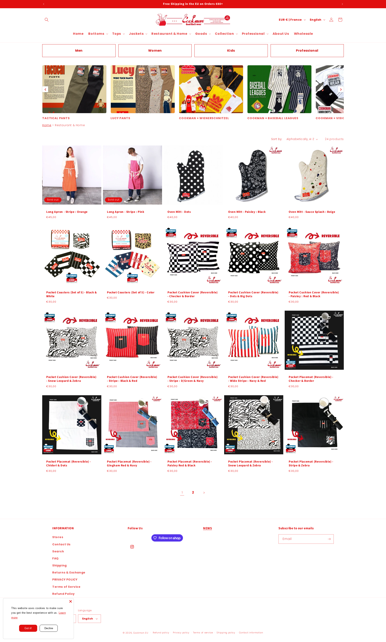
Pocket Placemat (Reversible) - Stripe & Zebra (311, 464)
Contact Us (61, 544)
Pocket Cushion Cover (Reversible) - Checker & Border (192, 294)
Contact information (251, 632)
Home (46, 125)
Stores (57, 537)
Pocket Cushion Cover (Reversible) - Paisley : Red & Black (314, 294)
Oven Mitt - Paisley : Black (247, 212)
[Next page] (203, 492)
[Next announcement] (342, 4)
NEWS (207, 528)
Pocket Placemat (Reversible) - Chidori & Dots (68, 464)
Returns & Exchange (68, 572)
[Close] (71, 601)
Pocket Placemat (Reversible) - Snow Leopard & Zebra (250, 464)
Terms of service (203, 632)
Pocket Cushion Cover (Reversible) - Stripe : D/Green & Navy (192, 379)
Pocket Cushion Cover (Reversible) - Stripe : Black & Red (132, 379)
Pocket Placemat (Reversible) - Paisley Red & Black (189, 464)
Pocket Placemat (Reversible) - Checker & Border (311, 379)
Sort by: (276, 139)
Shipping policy (226, 632)
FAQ (55, 558)
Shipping (59, 565)
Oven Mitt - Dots (179, 212)
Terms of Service (66, 587)
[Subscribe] (329, 539)
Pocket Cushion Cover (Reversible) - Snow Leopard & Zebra (71, 379)
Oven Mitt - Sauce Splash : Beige (312, 212)
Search (58, 551)
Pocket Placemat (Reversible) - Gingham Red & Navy (129, 464)
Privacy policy (181, 632)
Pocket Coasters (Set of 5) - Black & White (71, 294)
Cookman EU (140, 632)
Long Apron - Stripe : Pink (125, 212)
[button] (46, 19)
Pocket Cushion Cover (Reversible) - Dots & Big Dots (253, 294)
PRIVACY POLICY (64, 580)
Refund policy (161, 632)
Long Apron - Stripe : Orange (67, 212)
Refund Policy (63, 594)
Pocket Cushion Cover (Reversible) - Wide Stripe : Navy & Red (253, 379)
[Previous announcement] (43, 4)
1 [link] (182, 492)
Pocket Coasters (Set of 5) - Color (130, 293)
